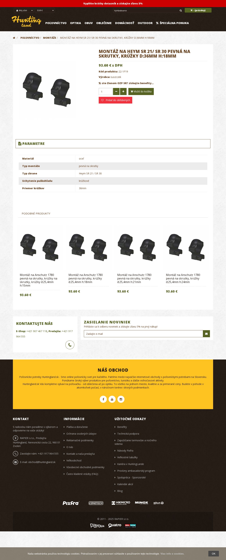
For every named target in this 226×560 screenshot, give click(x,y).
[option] (40, 263)
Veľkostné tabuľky (127, 457)
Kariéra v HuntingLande (130, 464)
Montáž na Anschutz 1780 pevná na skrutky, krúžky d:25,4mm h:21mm (134, 278)
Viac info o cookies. (172, 553)
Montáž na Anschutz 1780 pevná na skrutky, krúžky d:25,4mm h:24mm (183, 278)
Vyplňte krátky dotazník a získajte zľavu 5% (113, 3)
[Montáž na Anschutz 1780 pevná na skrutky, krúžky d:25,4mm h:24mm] (186, 247)
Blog (120, 491)
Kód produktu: (108, 71)
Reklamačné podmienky (80, 440)
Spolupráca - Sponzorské (131, 477)
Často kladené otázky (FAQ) (82, 474)
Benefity (122, 427)
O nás (69, 447)
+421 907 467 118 (36, 331)
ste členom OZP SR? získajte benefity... (128, 83)
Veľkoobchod (73, 460)
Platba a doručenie (77, 427)
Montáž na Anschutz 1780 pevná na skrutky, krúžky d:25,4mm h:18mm (86, 278)
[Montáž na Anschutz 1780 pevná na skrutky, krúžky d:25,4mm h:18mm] (88, 247)
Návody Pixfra (125, 450)
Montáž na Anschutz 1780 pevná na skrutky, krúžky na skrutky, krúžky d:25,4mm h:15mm (38, 280)
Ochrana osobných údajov (81, 433)
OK (213, 553)
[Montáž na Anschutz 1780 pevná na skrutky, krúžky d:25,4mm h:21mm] (137, 247)
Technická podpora (128, 433)
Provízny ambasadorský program (136, 470)
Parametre (33, 143)
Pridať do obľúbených (117, 100)
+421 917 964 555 (48, 453)
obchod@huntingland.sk (41, 462)
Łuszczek (116, 77)
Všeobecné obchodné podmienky (85, 467)
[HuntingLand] (26, 21)
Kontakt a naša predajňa (80, 453)
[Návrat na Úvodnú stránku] (14, 37)
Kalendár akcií (125, 484)
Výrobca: (104, 77)
